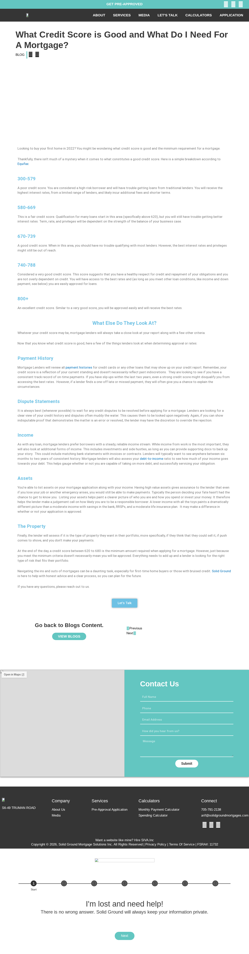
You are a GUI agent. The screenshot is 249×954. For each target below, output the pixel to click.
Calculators (198, 15)
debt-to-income (151, 459)
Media (144, 15)
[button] (30, 54)
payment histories (79, 367)
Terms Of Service (182, 844)
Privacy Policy (155, 844)
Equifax (23, 164)
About (99, 15)
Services (122, 15)
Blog (20, 55)
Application (231, 15)
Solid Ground (221, 571)
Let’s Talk (168, 15)
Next (124, 936)
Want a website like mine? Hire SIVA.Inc (124, 840)
